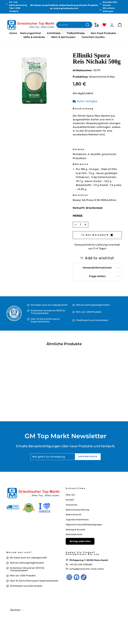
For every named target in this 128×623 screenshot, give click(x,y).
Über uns (70, 494)
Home (13, 33)
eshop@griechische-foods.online (86, 569)
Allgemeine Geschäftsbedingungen (84, 524)
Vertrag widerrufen (80, 541)
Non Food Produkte (104, 33)
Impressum (71, 504)
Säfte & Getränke (34, 37)
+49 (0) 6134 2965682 (80, 564)
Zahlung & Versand (75, 529)
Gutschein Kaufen (93, 37)
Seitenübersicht (74, 534)
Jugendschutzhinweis (77, 519)
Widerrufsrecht (73, 514)
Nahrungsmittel (31, 33)
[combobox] (74, 25)
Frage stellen (97, 276)
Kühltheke (54, 33)
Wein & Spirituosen (63, 37)
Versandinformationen (97, 267)
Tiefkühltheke (76, 33)
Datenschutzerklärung (77, 509)
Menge (78, 215)
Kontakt (70, 499)
